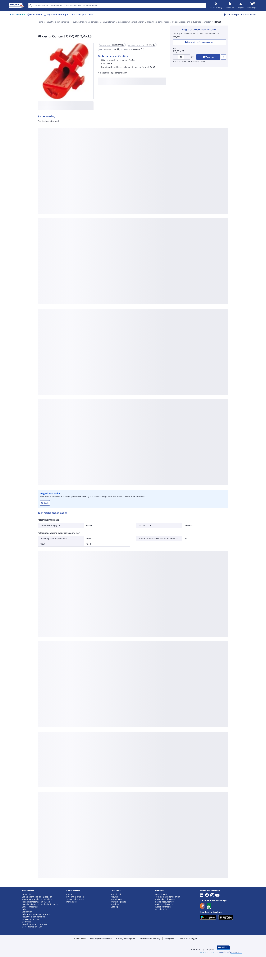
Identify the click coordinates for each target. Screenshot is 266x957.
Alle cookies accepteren (164, 185)
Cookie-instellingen (104, 173)
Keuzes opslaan (102, 185)
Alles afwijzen (142, 185)
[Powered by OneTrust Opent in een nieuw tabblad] (167, 193)
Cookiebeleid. (103, 139)
